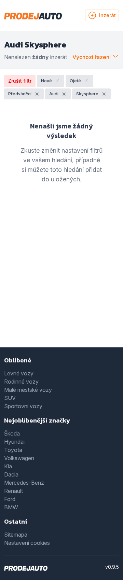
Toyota (13, 449)
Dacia (11, 474)
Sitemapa (15, 534)
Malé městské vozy (28, 389)
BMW (11, 507)
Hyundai (14, 441)
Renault (13, 490)
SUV (10, 398)
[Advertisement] (61, 275)
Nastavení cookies (27, 542)
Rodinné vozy (21, 381)
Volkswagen (19, 458)
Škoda (12, 433)
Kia (8, 466)
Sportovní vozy (23, 406)
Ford (9, 499)
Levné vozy (18, 373)
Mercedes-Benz (24, 482)
